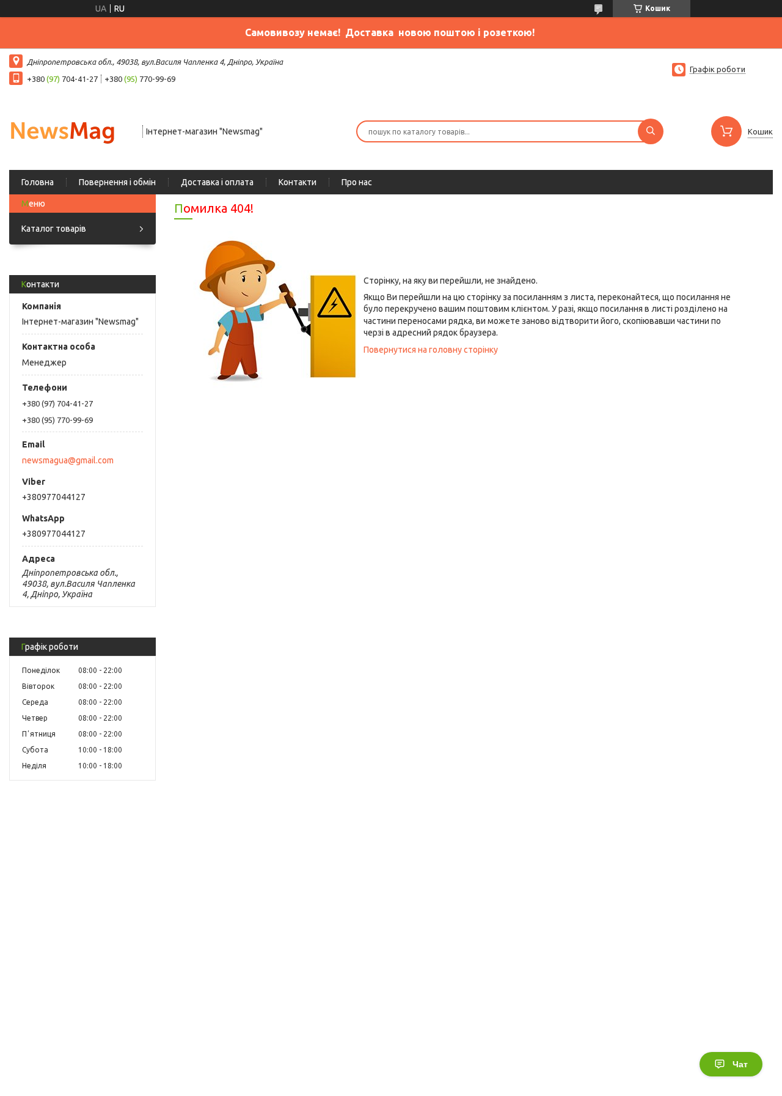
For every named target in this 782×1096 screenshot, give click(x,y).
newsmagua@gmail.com (68, 460)
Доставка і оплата (217, 182)
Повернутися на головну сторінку (431, 350)
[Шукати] (650, 131)
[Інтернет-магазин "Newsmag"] (70, 130)
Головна (37, 182)
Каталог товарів (53, 229)
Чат (740, 1064)
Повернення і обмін (117, 182)
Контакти (297, 182)
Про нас (357, 182)
